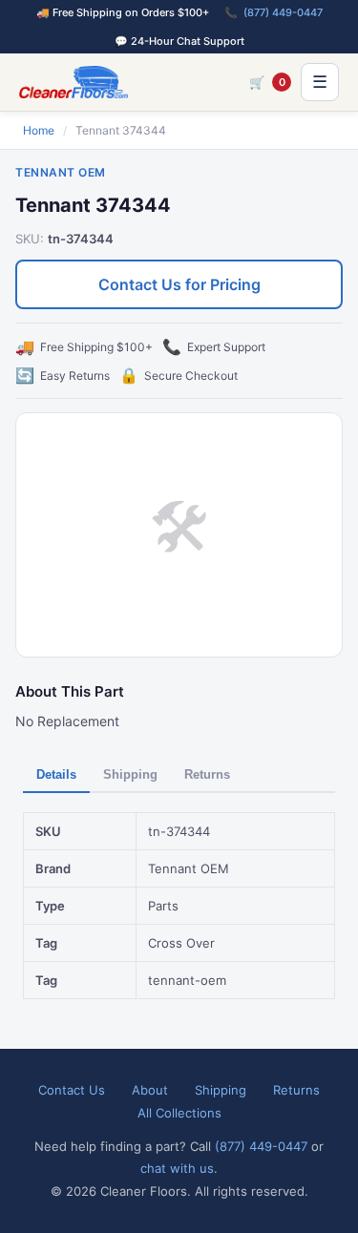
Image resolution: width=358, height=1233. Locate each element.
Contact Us (71, 1089)
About (150, 1089)
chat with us (177, 1168)
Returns (207, 774)
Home (38, 130)
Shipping (130, 774)
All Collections (179, 1112)
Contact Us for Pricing (179, 284)
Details (56, 774)
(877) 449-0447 (283, 12)
